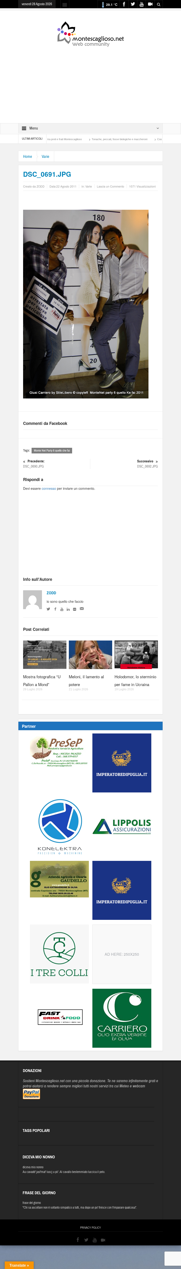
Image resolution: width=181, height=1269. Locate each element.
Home (27, 156)
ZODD (51, 593)
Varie (45, 156)
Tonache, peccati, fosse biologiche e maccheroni (93, 139)
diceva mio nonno (33, 1167)
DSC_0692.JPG (147, 464)
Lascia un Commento (110, 186)
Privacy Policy (90, 1228)
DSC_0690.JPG (34, 464)
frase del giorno (32, 1203)
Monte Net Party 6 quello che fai (52, 450)
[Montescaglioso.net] (90, 33)
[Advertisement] (90, 82)
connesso (49, 488)
